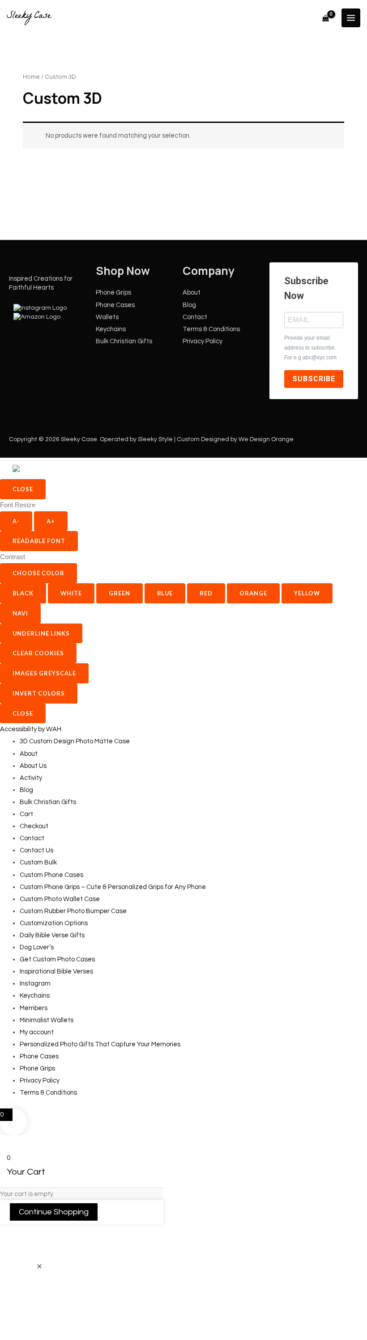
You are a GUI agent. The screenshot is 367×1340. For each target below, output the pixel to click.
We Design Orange (266, 439)
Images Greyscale (44, 673)
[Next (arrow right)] (38, 1333)
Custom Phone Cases (51, 875)
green (119, 593)
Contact (195, 317)
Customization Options (54, 923)
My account (37, 1032)
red (206, 593)
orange (253, 593)
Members (33, 1008)
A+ (51, 521)
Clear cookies (38, 653)
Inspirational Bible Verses (56, 971)
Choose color (38, 573)
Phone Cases (115, 305)
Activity (31, 778)
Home (31, 77)
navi (20, 613)
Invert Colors (39, 693)
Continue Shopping (54, 1212)
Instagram (35, 983)
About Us (33, 766)
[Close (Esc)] (91, 1318)
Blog (189, 305)
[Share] (65, 1318)
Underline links (41, 633)
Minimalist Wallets (46, 1020)
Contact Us (36, 850)
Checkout (34, 826)
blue (165, 593)
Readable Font (39, 540)
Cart (26, 814)
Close (23, 489)
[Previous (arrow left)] (12, 1333)
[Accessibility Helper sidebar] (40, 468)
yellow (307, 593)
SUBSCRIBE (313, 379)
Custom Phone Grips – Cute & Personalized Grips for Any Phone (113, 887)
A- (16, 521)
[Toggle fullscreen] (38, 1318)
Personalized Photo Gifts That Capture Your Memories (100, 1044)
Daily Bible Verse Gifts (52, 935)
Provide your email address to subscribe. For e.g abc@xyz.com (310, 348)
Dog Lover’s (37, 947)
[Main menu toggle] (350, 17)
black (23, 593)
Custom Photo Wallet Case (60, 899)
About (192, 292)
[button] (39, 1267)
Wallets (107, 317)
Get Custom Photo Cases (57, 959)
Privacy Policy (202, 341)
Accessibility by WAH (30, 729)
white (71, 593)
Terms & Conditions (211, 329)
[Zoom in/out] (12, 1318)
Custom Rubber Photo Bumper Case (73, 911)
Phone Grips (113, 292)
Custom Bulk (38, 862)
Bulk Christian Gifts (124, 341)
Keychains (111, 329)
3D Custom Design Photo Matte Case (75, 741)
